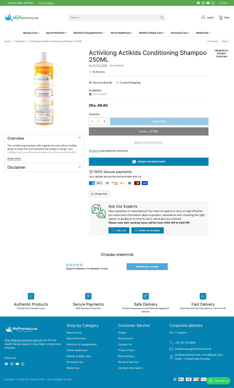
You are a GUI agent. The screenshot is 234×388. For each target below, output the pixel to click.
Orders (122, 332)
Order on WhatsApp (150, 161)
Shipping (94, 150)
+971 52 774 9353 (185, 342)
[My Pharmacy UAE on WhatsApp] (212, 3)
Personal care (75, 362)
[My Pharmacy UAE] (22, 17)
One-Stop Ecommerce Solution (24, 340)
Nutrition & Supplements (82, 344)
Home (8, 41)
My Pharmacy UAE (34, 379)
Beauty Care (74, 332)
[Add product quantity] (104, 121)
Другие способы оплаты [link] (148, 142)
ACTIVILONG (99, 65)
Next (224, 41)
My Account (125, 338)
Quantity (94, 114)
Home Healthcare (77, 350)
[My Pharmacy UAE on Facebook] (198, 3)
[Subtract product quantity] (92, 121)
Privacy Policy (126, 350)
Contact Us (125, 344)
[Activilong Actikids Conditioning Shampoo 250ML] (44, 88)
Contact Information (130, 368)
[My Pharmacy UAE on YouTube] (208, 3)
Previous (213, 41)
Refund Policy (126, 356)
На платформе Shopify (60, 379)
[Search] (162, 17)
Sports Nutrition (76, 338)
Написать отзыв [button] (147, 266)
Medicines (73, 368)
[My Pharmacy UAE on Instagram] (203, 3)
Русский (223, 3)
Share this (101, 194)
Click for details (46, 3)
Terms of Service (128, 362)
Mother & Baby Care (79, 356)
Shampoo (20, 41)
